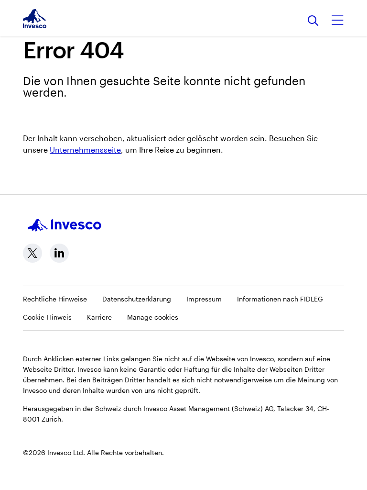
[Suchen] (313, 21)
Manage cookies (152, 317)
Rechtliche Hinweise (55, 299)
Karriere (99, 317)
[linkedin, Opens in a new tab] (59, 253)
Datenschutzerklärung (136, 299)
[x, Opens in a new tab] (32, 253)
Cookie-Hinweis (47, 317)
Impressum (204, 299)
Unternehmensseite (85, 149)
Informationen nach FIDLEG (280, 299)
